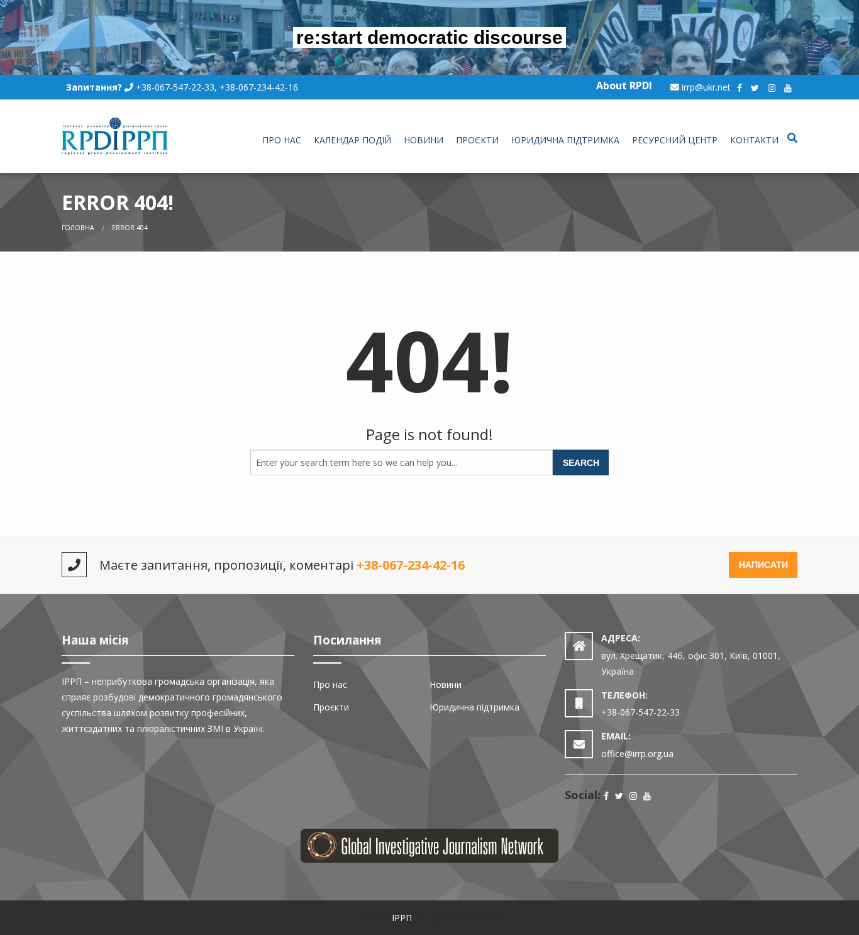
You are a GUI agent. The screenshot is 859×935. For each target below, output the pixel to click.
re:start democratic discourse (429, 37)
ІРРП (402, 918)
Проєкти (477, 140)
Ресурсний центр (675, 140)
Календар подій (352, 140)
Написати (763, 565)
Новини (423, 140)
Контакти (754, 140)
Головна (78, 227)
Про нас (281, 140)
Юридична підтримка (565, 140)
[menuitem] (282, 140)
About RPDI (624, 85)
